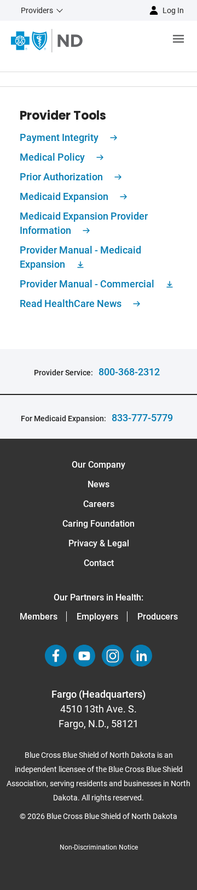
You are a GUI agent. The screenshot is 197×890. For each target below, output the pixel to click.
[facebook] (56, 656)
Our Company (98, 464)
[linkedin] (141, 656)
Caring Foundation (98, 523)
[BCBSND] (47, 40)
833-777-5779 (142, 417)
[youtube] (84, 656)
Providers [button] (37, 10)
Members (38, 616)
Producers (157, 616)
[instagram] (113, 656)
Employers (97, 616)
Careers (98, 504)
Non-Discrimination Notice (99, 847)
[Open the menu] (140, 40)
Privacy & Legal (98, 543)
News (98, 484)
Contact (99, 563)
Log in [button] (173, 10)
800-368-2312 (129, 372)
